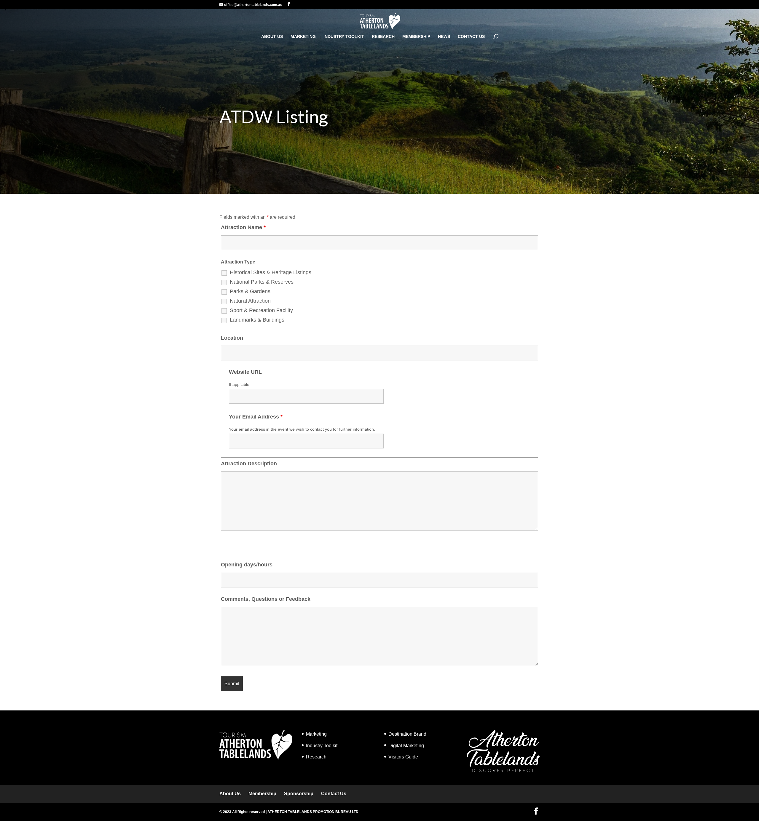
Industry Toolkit (343, 36)
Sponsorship (298, 793)
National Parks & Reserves (262, 282)
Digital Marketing (406, 745)
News (444, 36)
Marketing (303, 36)
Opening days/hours (246, 565)
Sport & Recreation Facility (261, 310)
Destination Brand (407, 734)
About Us (272, 36)
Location (232, 338)
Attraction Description (249, 464)
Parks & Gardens (250, 291)
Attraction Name (243, 227)
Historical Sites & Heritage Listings (270, 272)
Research (383, 36)
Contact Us (471, 36)
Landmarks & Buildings (257, 320)
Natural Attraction (250, 301)
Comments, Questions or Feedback (265, 599)
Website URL (245, 372)
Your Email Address (256, 417)
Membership (416, 36)
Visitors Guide (403, 756)
